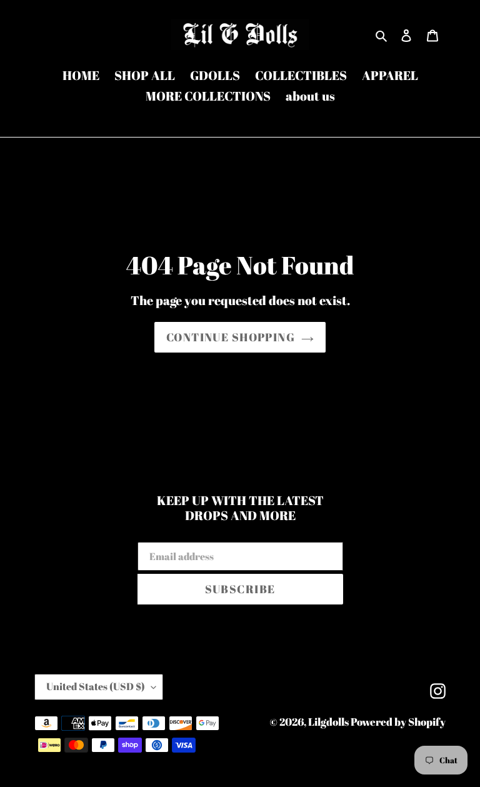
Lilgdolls (329, 721)
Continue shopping (230, 336)
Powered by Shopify (398, 721)
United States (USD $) (95, 686)
